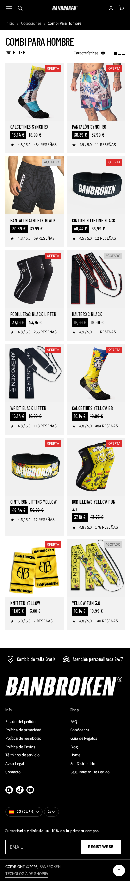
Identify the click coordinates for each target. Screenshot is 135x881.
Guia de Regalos (83, 738)
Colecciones (31, 23)
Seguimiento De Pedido (90, 772)
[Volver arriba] (119, 870)
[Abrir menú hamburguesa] (9, 8)
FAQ (73, 722)
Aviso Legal (14, 764)
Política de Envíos (20, 747)
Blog (74, 747)
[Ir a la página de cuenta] (111, 8)
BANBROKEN (50, 867)
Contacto (13, 772)
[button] (119, 53)
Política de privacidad (23, 730)
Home (75, 755)
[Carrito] (120, 8)
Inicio (9, 23)
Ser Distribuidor (83, 764)
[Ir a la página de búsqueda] (20, 8)
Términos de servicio (22, 755)
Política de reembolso (23, 738)
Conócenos (79, 730)
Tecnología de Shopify (26, 874)
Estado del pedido (20, 722)
